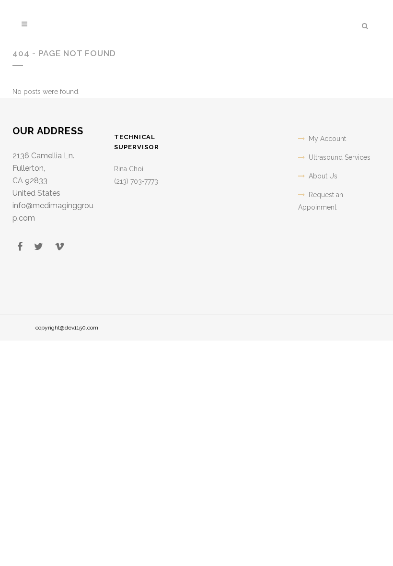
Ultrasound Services (339, 157)
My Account (327, 138)
